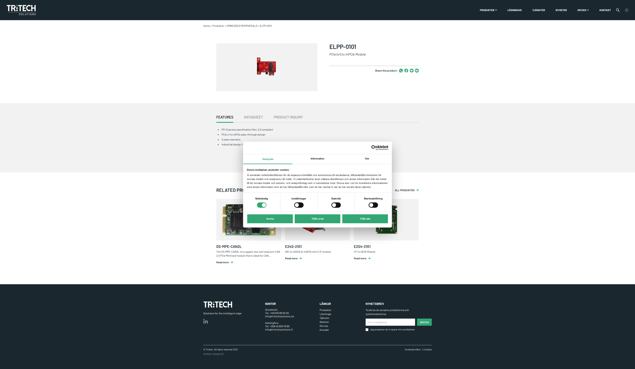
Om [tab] (367, 158)
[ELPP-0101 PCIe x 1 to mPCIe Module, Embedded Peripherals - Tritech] (21, 10)
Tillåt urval (318, 218)
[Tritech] (218, 304)
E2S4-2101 (362, 246)
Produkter (218, 25)
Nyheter (561, 10)
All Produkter (405, 190)
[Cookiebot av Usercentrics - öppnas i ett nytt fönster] (373, 147)
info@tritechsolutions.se (279, 316)
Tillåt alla (365, 218)
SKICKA (424, 322)
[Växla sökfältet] (618, 10)
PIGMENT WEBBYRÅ (213, 354)
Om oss (581, 10)
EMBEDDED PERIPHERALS (242, 25)
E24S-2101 (293, 246)
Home (206, 25)
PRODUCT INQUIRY (288, 117)
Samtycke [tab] (268, 158)
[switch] (299, 205)
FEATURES (224, 117)
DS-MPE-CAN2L (229, 246)
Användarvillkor (413, 349)
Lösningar (515, 10)
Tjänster (538, 10)
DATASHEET (253, 117)
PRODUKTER (487, 10)
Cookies (427, 349)
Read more (222, 262)
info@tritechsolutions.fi (279, 329)
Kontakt (605, 10)
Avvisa (270, 218)
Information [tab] (317, 158)
